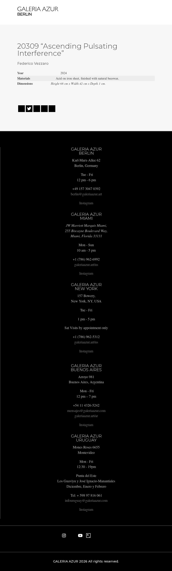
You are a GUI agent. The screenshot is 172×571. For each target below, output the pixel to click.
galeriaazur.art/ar (86, 415)
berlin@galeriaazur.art (86, 194)
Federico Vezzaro (33, 63)
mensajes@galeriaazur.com (86, 410)
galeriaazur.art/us (86, 264)
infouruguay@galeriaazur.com (86, 500)
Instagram (86, 202)
